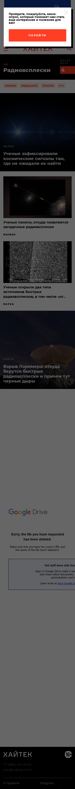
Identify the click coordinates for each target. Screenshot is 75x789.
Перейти (37, 35)
